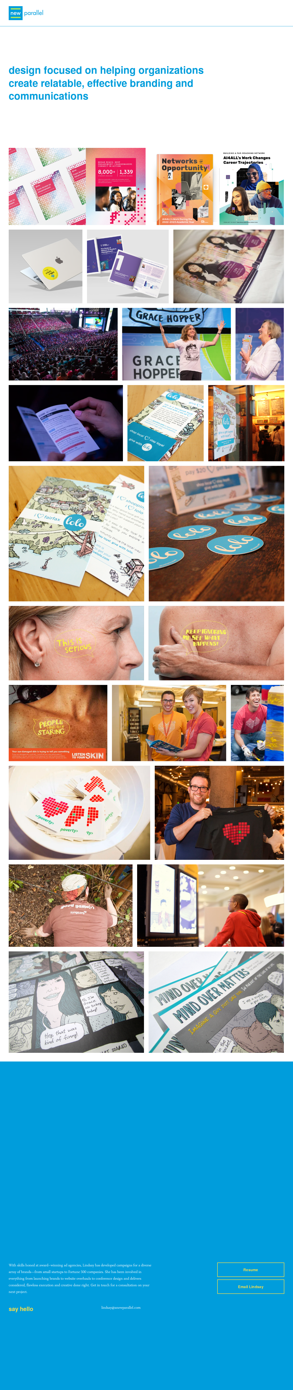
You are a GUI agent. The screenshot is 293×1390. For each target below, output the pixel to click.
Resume (250, 1269)
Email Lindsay (250, 1286)
